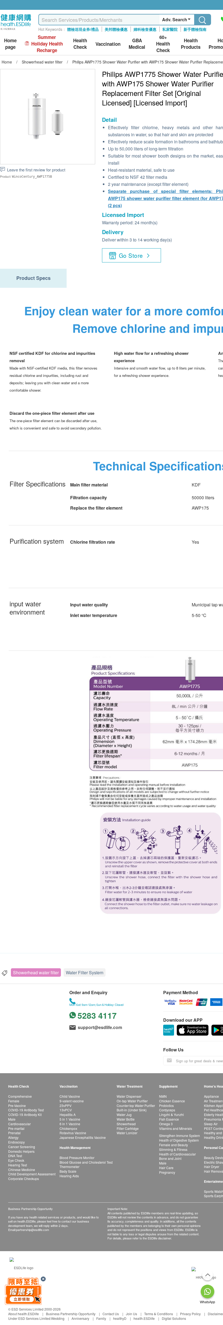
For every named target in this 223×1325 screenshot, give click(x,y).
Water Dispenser (129, 1096)
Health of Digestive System (179, 1140)
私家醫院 (170, 29)
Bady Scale (68, 1171)
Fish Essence (169, 1119)
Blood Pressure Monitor (77, 1157)
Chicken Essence (172, 1101)
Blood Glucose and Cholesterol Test (86, 1162)
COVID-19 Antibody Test (26, 1110)
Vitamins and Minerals (175, 1128)
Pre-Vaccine (17, 1105)
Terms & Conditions (158, 1313)
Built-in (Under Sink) (132, 1110)
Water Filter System (84, 972)
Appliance (211, 1096)
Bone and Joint (170, 1158)
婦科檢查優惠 (145, 29)
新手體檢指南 (195, 29)
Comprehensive (20, 1096)
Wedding (57, 1318)
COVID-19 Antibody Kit (25, 1114)
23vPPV (66, 1105)
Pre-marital (16, 1128)
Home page (10, 43)
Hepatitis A (68, 1114)
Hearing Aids (69, 1175)
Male (12, 1119)
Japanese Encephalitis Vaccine (83, 1137)
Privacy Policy (190, 1313)
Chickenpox (68, 1128)
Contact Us (111, 1313)
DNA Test (15, 1155)
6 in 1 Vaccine (70, 1123)
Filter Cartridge (128, 1128)
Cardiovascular (19, 1123)
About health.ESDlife (23, 1313)
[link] (21, 1267)
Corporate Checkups (23, 1178)
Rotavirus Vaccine (73, 1132)
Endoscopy (16, 1142)
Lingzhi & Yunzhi (171, 1114)
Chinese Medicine (21, 1169)
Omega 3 (166, 1123)
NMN (163, 1096)
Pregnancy (167, 1172)
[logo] (16, 30)
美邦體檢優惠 (116, 29)
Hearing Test (17, 1165)
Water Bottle (126, 1119)
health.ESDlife (144, 1318)
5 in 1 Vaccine (70, 1119)
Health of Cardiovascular (177, 1154)
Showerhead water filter (36, 972)
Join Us (131, 1313)
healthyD (119, 1318)
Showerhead (126, 1123)
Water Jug (124, 1114)
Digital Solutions (174, 1318)
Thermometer (69, 1166)
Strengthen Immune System (179, 1135)
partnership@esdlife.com (32, 1229)
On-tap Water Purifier (132, 1101)
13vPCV (66, 1110)
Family (101, 1318)
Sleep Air (211, 1123)
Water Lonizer (127, 1132)
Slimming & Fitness (173, 1149)
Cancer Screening (21, 1146)
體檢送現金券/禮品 (83, 29)
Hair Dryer (211, 1166)
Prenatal (14, 1132)
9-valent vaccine (72, 1101)
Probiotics (166, 1105)
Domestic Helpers (21, 1151)
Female (13, 1101)
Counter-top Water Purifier (136, 1105)
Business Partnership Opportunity (70, 1313)
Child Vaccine (70, 1096)
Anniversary (80, 1318)
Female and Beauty (173, 1144)
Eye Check (16, 1160)
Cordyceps (167, 1110)
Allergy (13, 1137)
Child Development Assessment (31, 1174)
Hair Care (166, 1167)
